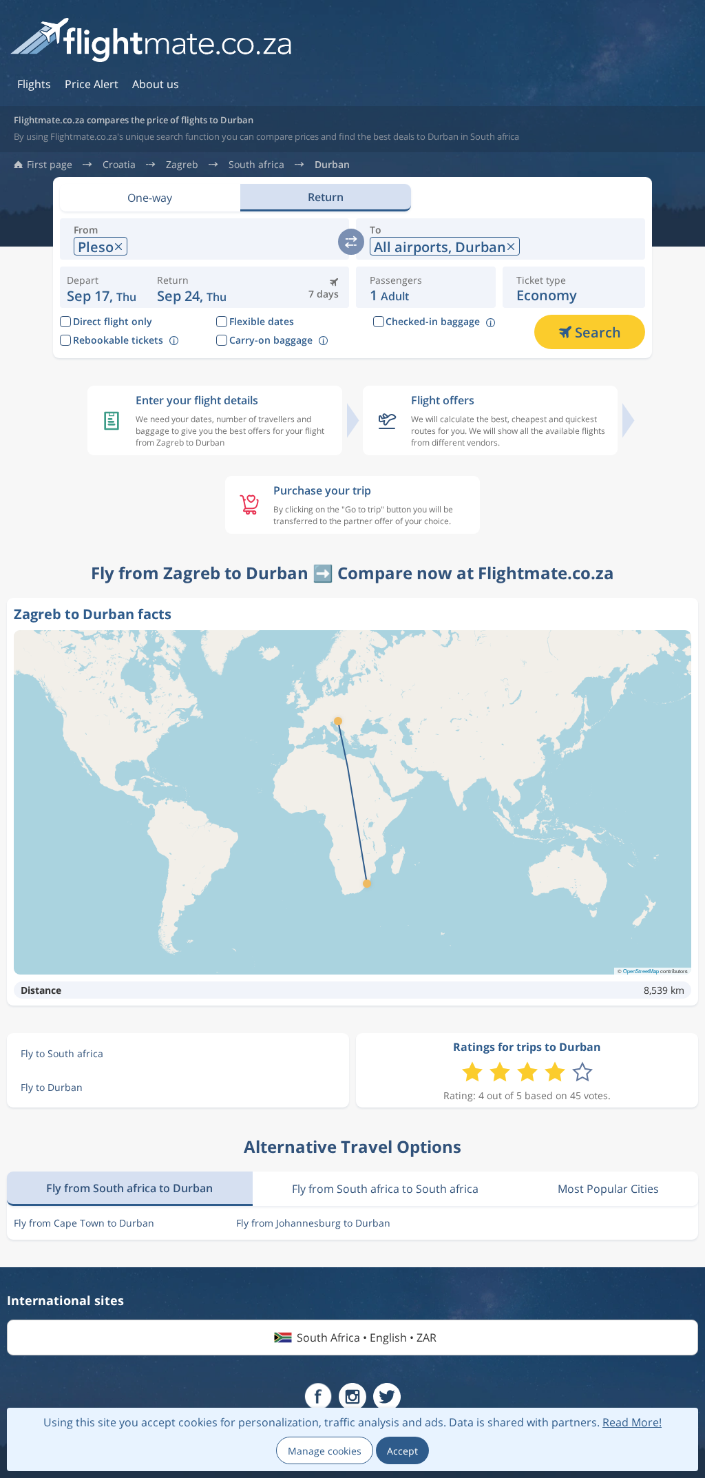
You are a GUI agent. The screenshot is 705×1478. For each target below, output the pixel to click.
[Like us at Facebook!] (318, 1397)
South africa (256, 164)
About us (155, 84)
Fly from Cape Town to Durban (84, 1222)
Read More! (632, 1422)
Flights (34, 84)
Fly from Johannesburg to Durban (313, 1222)
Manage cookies (324, 1450)
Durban (332, 164)
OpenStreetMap (641, 971)
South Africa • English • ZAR (366, 1337)
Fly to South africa (62, 1053)
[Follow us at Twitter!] (387, 1397)
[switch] (351, 242)
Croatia (119, 164)
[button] (191, 287)
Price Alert (91, 84)
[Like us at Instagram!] (352, 1397)
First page (49, 164)
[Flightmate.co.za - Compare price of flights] (150, 41)
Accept (402, 1450)
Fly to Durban (52, 1087)
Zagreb (182, 164)
